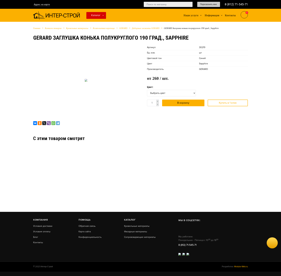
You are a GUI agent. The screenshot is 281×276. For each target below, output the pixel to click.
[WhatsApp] (53, 123)
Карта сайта (85, 231)
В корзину (183, 102)
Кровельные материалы (77, 28)
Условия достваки (42, 226)
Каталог (95, 15)
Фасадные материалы (135, 231)
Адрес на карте (42, 4)
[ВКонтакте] (35, 123)
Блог (35, 237)
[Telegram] (58, 123)
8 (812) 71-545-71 (236, 4)
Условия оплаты (41, 231)
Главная (36, 28)
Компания (40, 219)
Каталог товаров (53, 28)
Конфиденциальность (90, 237)
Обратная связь (87, 226)
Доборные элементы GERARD (145, 28)
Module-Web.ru (241, 266)
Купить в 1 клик (228, 102)
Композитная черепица (104, 28)
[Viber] (49, 123)
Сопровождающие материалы (140, 237)
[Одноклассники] (40, 123)
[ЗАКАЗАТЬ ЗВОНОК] (272, 242)
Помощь (84, 219)
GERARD (123, 28)
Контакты (38, 242)
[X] (44, 123)
